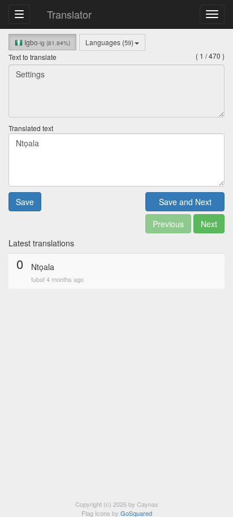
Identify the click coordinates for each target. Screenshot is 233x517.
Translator (69, 14)
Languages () (109, 42)
